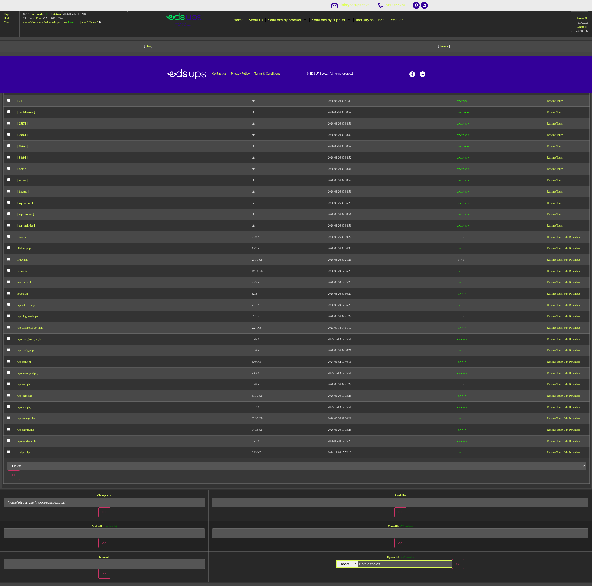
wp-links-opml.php (27, 373)
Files (148, 46)
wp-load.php (24, 384)
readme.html (24, 282)
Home (239, 20)
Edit (566, 237)
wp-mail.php (24, 407)
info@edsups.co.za (355, 5)
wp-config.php (25, 350)
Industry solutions (370, 20)
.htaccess (22, 237)
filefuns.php (24, 248)
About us (256, 20)
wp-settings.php (26, 418)
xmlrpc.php (23, 452)
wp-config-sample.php (29, 339)
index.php (22, 259)
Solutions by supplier (328, 20)
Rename (551, 101)
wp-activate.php (26, 305)
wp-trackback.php (27, 441)
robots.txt (22, 293)
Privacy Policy (240, 73)
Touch (559, 101)
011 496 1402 (396, 5)
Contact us (219, 73)
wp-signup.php (25, 429)
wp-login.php (24, 395)
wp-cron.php (24, 361)
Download (574, 237)
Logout (444, 46)
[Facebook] (416, 5)
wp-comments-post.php (30, 327)
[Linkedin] (424, 5)
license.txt (22, 271)
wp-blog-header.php (28, 316)
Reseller (396, 20)
